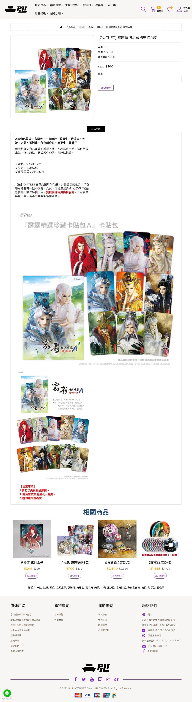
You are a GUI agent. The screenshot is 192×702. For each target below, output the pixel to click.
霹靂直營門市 (17, 651)
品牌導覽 (58, 614)
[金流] (96, 695)
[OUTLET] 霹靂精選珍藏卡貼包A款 (114, 27)
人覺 (103, 587)
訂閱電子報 (103, 630)
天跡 (96, 587)
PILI (106, 47)
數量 (100, 73)
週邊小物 (55, 13)
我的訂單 (102, 619)
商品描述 (95, 129)
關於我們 (14, 646)
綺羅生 (80, 587)
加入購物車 (106, 87)
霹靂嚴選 (55, 5)
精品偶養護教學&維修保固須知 (25, 619)
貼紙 (45, 587)
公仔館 (112, 5)
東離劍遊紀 (72, 5)
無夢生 (151, 587)
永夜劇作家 (134, 587)
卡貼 (39, 587)
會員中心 (102, 614)
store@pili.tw (160, 646)
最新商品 (40, 5)
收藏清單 (102, 625)
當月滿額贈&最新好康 (21, 614)
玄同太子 (61, 587)
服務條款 (14, 640)
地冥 (143, 587)
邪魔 (52, 587)
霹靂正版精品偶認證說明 (22, 625)
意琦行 (71, 587)
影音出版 (40, 13)
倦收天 (89, 587)
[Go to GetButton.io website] (7, 699)
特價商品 (58, 619)
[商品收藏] (20, 577)
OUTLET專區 (86, 27)
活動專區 (70, 27)
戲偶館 (87, 5)
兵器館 (99, 5)
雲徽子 (160, 587)
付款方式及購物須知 (20, 630)
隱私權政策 (15, 635)
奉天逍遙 (121, 587)
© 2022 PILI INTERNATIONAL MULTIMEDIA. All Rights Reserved (96, 688)
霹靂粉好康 (152, 651)
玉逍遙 (111, 587)
